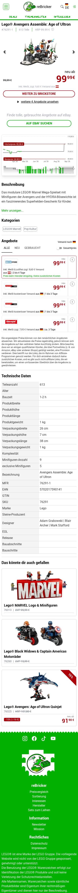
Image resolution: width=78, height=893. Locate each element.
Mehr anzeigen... (12, 210)
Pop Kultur (30, 228)
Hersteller (39, 805)
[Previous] (5, 52)
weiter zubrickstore (39, 94)
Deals (13, 17)
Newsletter (39, 824)
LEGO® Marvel (12, 228)
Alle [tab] (7, 247)
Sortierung (39, 796)
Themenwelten (35, 17)
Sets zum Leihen (39, 810)
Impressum (39, 848)
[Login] (74, 7)
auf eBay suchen (39, 123)
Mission (39, 829)
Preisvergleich (39, 792)
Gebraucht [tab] (32, 247)
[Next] (73, 52)
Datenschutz (39, 843)
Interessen (62, 17)
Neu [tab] (17, 247)
